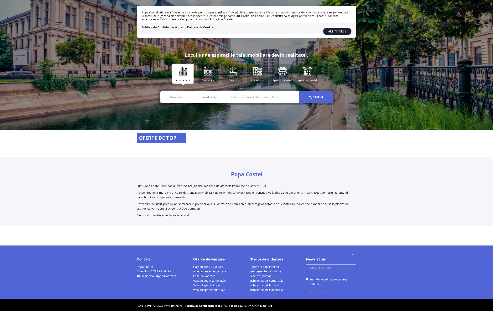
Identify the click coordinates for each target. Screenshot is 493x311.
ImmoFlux (265, 306)
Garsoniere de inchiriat (264, 267)
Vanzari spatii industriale (209, 290)
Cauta (317, 97)
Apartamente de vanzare (209, 271)
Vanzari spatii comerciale (209, 280)
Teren (232, 80)
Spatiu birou (257, 80)
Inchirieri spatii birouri (263, 285)
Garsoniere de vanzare (208, 267)
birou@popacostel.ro (162, 276)
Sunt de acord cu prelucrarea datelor (329, 281)
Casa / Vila (208, 80)
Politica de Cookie (200, 27)
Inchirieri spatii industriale (266, 290)
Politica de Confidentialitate (162, 27)
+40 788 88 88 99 (159, 271)
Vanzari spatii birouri (206, 285)
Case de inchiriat (260, 276)
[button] (176, 97)
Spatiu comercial (282, 80)
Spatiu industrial (307, 80)
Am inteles (337, 31)
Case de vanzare (204, 276)
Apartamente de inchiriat (265, 271)
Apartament (183, 80)
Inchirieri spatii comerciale (266, 280)
